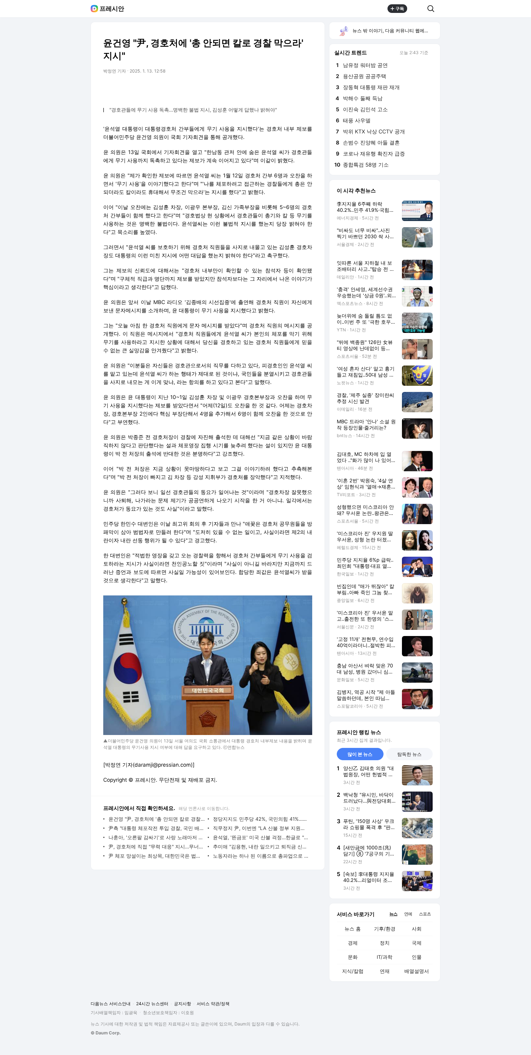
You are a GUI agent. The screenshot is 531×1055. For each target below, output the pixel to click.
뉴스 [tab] (393, 913)
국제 (417, 943)
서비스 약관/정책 (213, 1003)
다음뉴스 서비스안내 (111, 1003)
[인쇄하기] (306, 88)
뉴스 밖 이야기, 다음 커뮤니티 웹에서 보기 (395, 31)
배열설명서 (416, 971)
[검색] (432, 8)
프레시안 (112, 9)
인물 (417, 957)
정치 (385, 943)
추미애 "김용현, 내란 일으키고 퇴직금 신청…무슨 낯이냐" (261, 847)
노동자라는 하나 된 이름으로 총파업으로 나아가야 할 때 (261, 856)
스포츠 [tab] (425, 913)
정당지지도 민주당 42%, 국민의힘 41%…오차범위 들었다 (261, 819)
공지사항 (182, 1003)
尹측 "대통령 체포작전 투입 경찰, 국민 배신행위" (156, 828)
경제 (353, 943)
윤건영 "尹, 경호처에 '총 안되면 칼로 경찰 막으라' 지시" (156, 819)
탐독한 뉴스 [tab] (409, 754)
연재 (385, 971)
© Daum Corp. (106, 1032)
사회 (417, 929)
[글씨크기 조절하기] (294, 88)
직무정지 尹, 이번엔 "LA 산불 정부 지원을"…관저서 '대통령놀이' (261, 828)
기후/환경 (384, 929)
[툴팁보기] (432, 53)
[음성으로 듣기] (269, 88)
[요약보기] (257, 88)
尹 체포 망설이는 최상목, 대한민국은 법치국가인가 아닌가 (156, 856)
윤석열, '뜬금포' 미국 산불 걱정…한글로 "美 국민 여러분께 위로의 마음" (261, 837)
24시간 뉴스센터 (152, 1003)
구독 (399, 8)
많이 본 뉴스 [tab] (360, 754)
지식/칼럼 (353, 971)
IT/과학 (384, 957)
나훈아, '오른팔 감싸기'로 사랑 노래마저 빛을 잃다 (156, 837)
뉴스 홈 (352, 929)
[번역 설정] (281, 88)
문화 (353, 957)
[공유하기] (417, 8)
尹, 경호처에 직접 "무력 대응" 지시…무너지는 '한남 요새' (156, 847)
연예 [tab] (408, 913)
